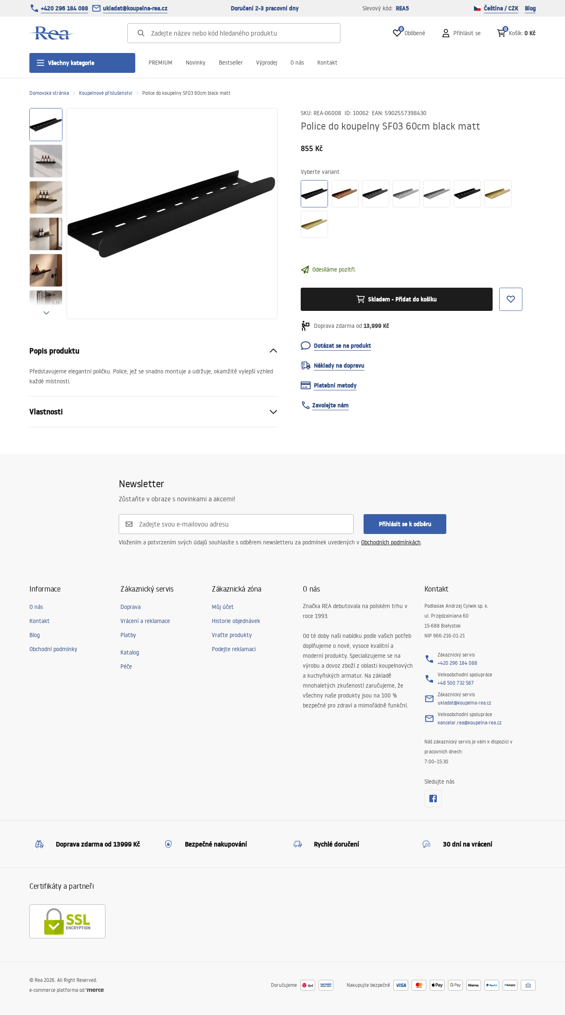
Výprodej (266, 62)
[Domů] (52, 33)
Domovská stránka (49, 93)
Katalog (129, 652)
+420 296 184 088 (64, 8)
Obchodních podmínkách (391, 542)
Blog (530, 8)
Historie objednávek (236, 621)
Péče (126, 666)
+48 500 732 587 (456, 683)
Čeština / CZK (501, 8)
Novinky (196, 62)
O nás (297, 62)
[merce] (95, 990)
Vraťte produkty (232, 635)
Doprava (130, 607)
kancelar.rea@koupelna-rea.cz (470, 722)
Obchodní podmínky (53, 649)
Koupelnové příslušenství (105, 93)
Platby (128, 635)
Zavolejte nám (330, 405)
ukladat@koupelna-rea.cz (135, 8)
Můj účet (223, 607)
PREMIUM (160, 62)
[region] (45, 213)
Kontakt (327, 62)
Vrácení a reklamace (145, 621)
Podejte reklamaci (234, 649)
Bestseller (231, 62)
